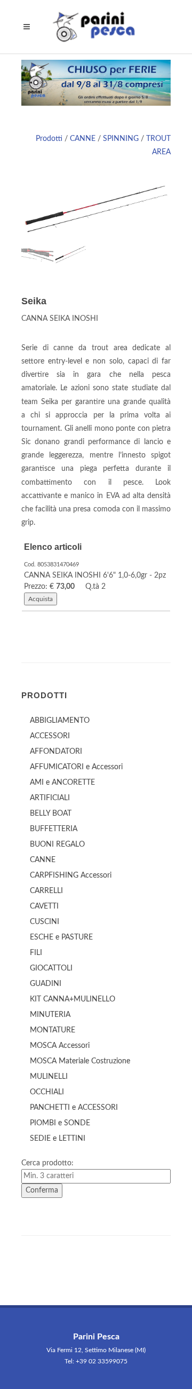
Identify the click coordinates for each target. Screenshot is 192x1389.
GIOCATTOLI (51, 968)
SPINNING (121, 139)
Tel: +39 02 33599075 (96, 1361)
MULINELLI (49, 1076)
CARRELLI (46, 891)
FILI (36, 953)
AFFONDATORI (56, 751)
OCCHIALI (47, 1092)
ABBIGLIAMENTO (60, 720)
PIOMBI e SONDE (60, 1123)
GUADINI (45, 984)
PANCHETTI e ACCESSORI (74, 1107)
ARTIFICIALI (50, 798)
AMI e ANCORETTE (62, 782)
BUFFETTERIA (53, 829)
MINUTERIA (50, 1015)
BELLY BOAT (50, 813)
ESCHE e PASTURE (61, 937)
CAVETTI (44, 906)
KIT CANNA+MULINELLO (72, 999)
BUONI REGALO (57, 844)
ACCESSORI (50, 736)
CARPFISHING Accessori (70, 875)
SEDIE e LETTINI (57, 1138)
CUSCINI (44, 922)
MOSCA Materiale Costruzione (80, 1061)
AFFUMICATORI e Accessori (76, 767)
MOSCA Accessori (60, 1045)
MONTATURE (52, 1030)
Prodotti (49, 139)
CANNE (82, 139)
